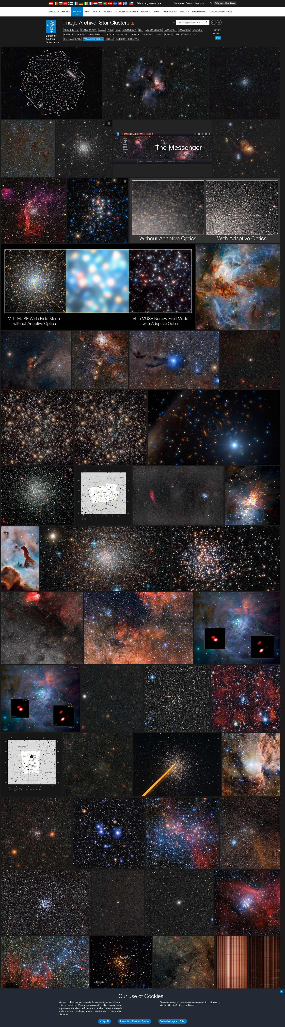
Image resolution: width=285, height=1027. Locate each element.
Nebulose (122, 34)
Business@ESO (199, 11)
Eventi (157, 11)
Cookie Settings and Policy (173, 1021)
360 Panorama (88, 30)
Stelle (109, 39)
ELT (140, 30)
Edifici (168, 34)
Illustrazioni (96, 34)
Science (218, 3)
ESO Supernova (153, 30)
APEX (110, 30)
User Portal (230, 3)
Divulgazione (170, 11)
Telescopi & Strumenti (126, 11)
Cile (118, 30)
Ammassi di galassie (75, 34)
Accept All (104, 1021)
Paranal (135, 34)
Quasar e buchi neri (185, 34)
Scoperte (146, 11)
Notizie (96, 11)
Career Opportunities (221, 11)
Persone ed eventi (152, 34)
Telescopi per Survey (127, 39)
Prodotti (184, 11)
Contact (189, 3)
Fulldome (184, 30)
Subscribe (179, 3)
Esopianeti (170, 30)
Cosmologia (129, 30)
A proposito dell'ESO (58, 11)
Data (218, 38)
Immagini (77, 11)
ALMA (102, 30)
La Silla (110, 34)
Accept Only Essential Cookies (134, 1021)
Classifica (216, 33)
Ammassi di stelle (93, 39)
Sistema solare (72, 39)
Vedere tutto (71, 30)
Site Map (199, 3)
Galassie (197, 30)
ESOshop (108, 11)
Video (87, 11)
